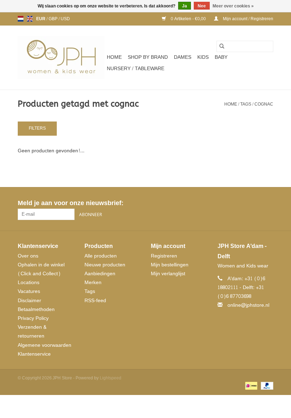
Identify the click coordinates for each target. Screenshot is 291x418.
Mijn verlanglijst (168, 273)
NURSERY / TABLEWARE (135, 68)
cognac (263, 104)
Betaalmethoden (36, 309)
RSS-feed (95, 300)
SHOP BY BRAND (148, 57)
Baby (221, 57)
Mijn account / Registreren (247, 19)
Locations (28, 282)
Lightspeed (110, 378)
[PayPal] (265, 387)
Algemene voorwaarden (44, 345)
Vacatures (29, 291)
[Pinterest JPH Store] (254, 203)
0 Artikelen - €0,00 (188, 19)
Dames (182, 57)
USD (65, 19)
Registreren (164, 256)
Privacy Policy (33, 318)
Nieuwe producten (104, 264)
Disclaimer (29, 300)
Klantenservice (34, 354)
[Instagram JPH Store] (267, 203)
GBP (54, 19)
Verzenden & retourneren (32, 331)
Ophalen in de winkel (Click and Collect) (41, 269)
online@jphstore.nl (248, 305)
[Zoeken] (221, 46)
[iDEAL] (250, 387)
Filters (37, 128)
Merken (92, 282)
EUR (41, 19)
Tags (245, 104)
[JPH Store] (61, 57)
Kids (203, 57)
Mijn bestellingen (169, 264)
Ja (184, 6)
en (30, 19)
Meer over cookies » (233, 6)
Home (114, 57)
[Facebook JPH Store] (242, 203)
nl (20, 19)
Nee (202, 6)
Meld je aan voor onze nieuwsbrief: (70, 203)
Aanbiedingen (99, 273)
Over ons (28, 256)
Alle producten (100, 256)
